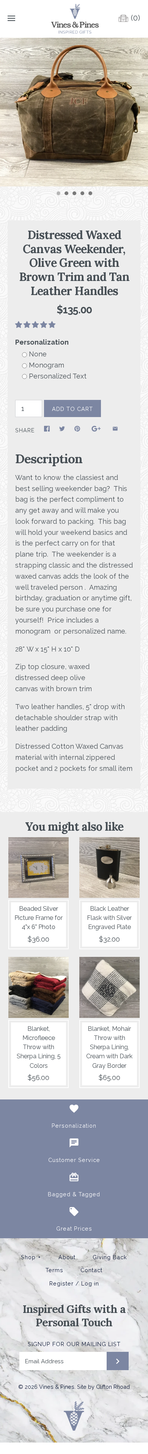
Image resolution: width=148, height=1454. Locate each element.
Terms (54, 1270)
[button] (36, 325)
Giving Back (110, 1257)
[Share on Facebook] (47, 430)
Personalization (42, 342)
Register (61, 1283)
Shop (31, 1257)
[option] (74, 112)
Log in (90, 1283)
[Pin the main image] (77, 430)
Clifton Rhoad (113, 1386)
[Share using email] (115, 430)
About (67, 1257)
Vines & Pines (56, 1386)
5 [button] (90, 194)
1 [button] (58, 194)
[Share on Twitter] (62, 430)
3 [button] (74, 194)
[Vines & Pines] (74, 19)
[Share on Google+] (96, 430)
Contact (91, 1270)
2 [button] (66, 194)
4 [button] (82, 194)
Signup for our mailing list (74, 1344)
